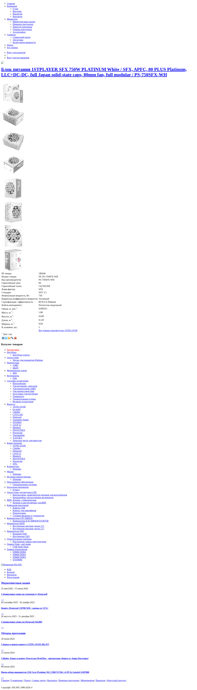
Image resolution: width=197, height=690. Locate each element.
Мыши (10, 471)
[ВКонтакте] (3, 338)
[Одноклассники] (9, 338)
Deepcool (17, 417)
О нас (15, 8)
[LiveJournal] (12, 338)
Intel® (15, 368)
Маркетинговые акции (24, 21)
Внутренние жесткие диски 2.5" (28, 528)
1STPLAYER (19, 407)
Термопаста (18, 396)
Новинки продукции (23, 24)
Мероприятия (87, 680)
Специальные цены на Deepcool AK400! (21, 622)
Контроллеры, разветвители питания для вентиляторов (40, 495)
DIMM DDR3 (19, 557)
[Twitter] (6, 338)
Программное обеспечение (20, 482)
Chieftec (16, 412)
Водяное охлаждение (23, 401)
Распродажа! (13, 350)
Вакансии (17, 14)
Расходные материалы (18, 487)
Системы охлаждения (17, 381)
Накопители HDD (16, 523)
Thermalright (19, 435)
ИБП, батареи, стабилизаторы (21, 500)
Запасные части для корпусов (27, 440)
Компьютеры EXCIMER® (20, 518)
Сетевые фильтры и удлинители (28, 515)
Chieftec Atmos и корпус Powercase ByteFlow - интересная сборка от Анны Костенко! (45, 658)
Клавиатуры (13, 466)
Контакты (17, 16)
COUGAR (18, 414)
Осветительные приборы (19, 539)
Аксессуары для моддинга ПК (22, 492)
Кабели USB (19, 508)
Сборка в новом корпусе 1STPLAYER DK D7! (25, 644)
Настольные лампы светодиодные (29, 541)
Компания (12, 6)
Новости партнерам (22, 27)
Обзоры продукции (22, 29)
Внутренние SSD (21, 536)
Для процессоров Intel (23, 391)
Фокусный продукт (116, 680)
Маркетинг (12, 19)
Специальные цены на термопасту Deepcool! (24, 594)
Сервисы (11, 34)
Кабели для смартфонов (24, 510)
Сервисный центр (21, 37)
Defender (17, 469)
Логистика (18, 40)
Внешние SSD (20, 534)
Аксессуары (13, 357)
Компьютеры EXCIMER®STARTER (31, 521)
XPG (15, 464)
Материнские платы (17, 370)
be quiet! (17, 409)
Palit (15, 378)
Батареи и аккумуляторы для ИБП (29, 502)
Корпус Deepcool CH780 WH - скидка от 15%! (24, 608)
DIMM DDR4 (19, 552)
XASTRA (17, 438)
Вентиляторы (19, 383)
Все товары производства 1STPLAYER (58, 330)
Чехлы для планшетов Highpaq (28, 360)
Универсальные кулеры (24, 399)
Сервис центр (39, 680)
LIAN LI (17, 425)
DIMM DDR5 (19, 554)
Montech (17, 427)
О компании (17, 680)
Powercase (17, 432)
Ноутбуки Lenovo (21, 355)
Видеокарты (13, 375)
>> (2, 600)
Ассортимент (19, 32)
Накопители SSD (15, 531)
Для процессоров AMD (24, 388)
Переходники (19, 513)
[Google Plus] (15, 338)
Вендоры (17, 11)
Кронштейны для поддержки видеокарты (33, 497)
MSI (15, 373)
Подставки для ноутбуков (25, 394)
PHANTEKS (19, 430)
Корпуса (11, 404)
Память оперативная (17, 549)
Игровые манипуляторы (19, 477)
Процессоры (13, 362)
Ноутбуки (11, 352)
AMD (15, 365)
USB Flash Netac (21, 547)
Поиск (10, 45)
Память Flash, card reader (19, 544)
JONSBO (17, 422)
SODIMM (17, 560)
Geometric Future (21, 420)
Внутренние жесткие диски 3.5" (28, 526)
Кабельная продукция (17, 505)
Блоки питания (14, 443)
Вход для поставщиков (18, 57)
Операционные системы (25, 484)
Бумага (16, 490)
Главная (11, 3)
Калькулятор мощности (24, 42)
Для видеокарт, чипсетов (25, 386)
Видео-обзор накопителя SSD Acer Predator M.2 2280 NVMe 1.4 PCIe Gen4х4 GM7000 (45, 672)
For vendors (12, 47)
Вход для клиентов (16, 52)
